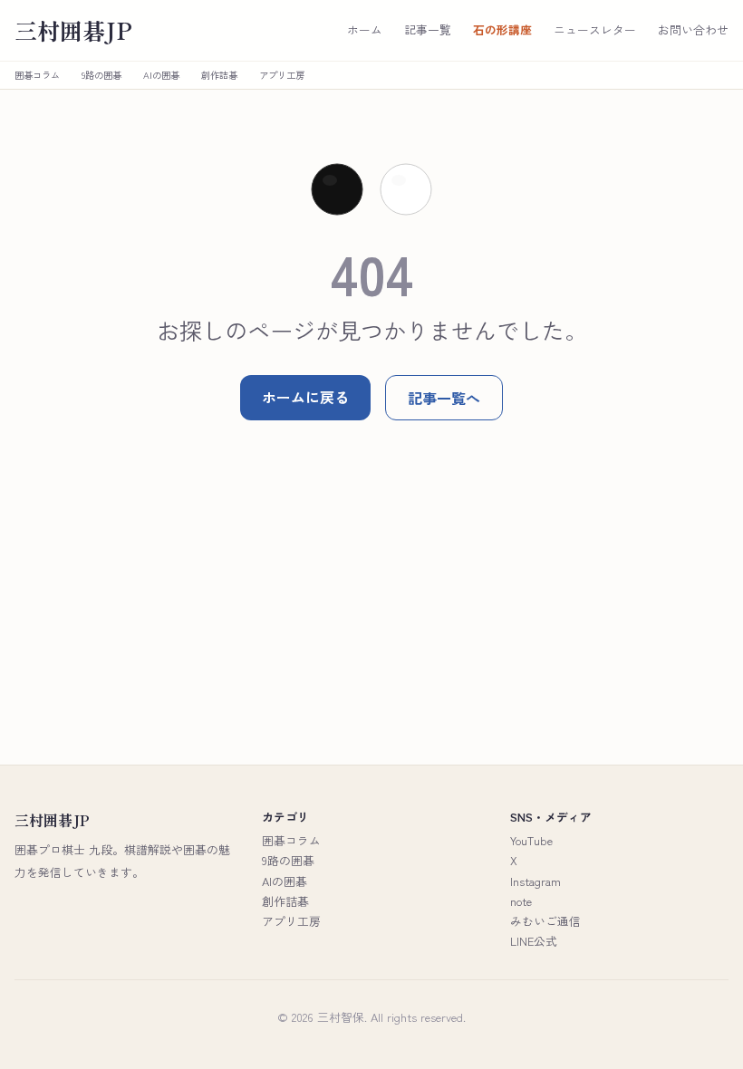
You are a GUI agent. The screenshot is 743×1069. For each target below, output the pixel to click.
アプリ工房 (281, 75)
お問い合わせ (693, 30)
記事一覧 (427, 30)
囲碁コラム (37, 75)
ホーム (364, 30)
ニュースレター (595, 30)
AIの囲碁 (161, 75)
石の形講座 (502, 30)
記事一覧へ (444, 398)
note (521, 901)
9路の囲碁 (101, 75)
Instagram (535, 881)
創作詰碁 (219, 75)
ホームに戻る (305, 397)
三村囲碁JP (73, 30)
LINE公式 (533, 940)
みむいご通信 (545, 920)
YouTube (531, 840)
